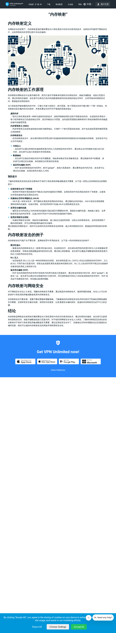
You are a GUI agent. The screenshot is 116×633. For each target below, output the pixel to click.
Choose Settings (58, 627)
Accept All (79, 627)
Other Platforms (58, 370)
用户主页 (105, 4)
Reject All (37, 627)
